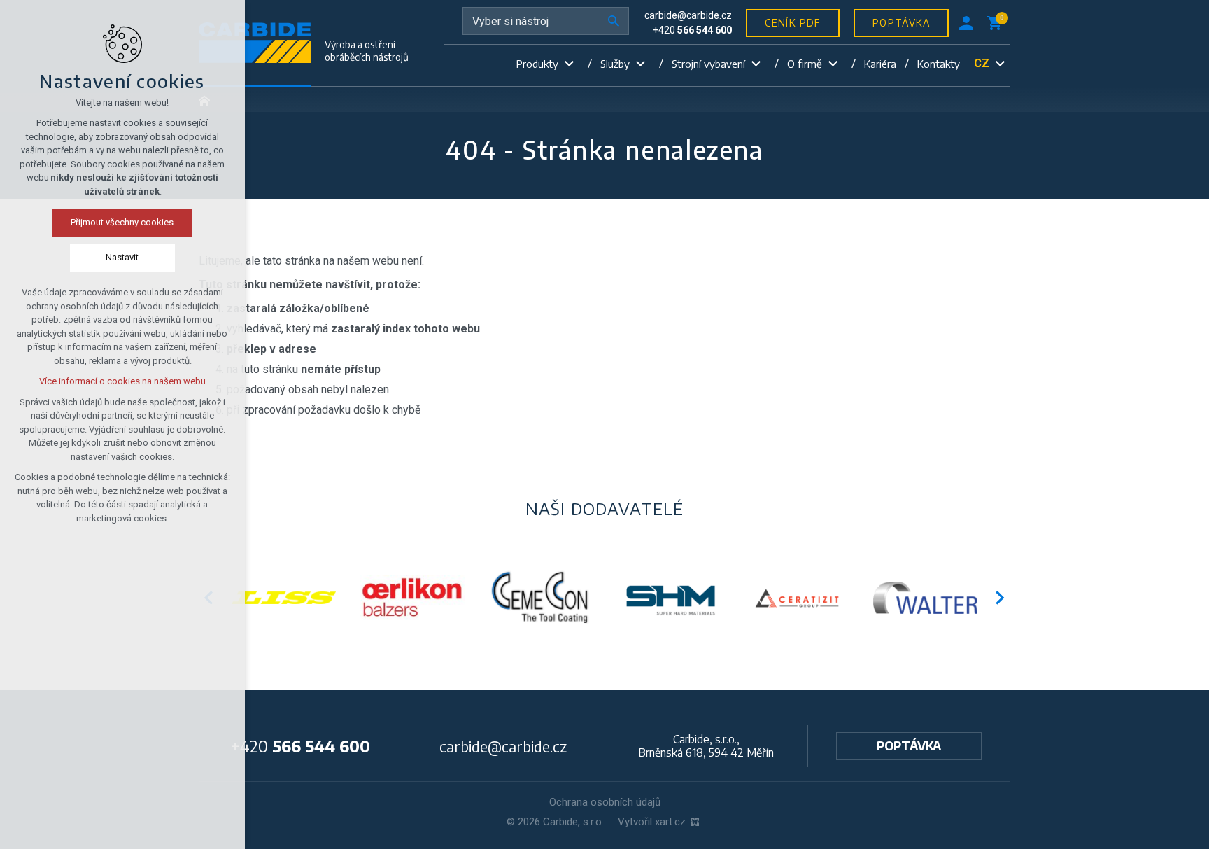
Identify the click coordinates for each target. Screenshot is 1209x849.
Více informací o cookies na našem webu (122, 381)
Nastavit (122, 257)
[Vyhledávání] (545, 21)
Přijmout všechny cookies (122, 222)
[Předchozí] (1000, 598)
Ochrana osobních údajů (604, 802)
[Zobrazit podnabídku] (568, 64)
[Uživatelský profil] (966, 23)
